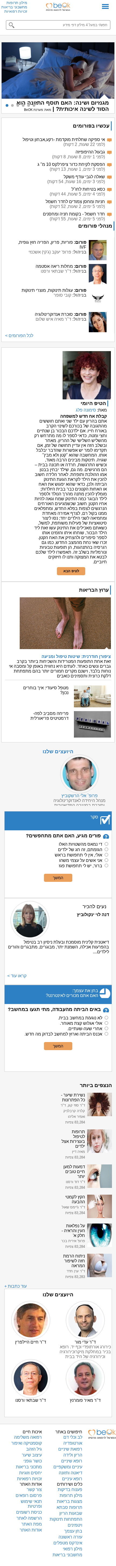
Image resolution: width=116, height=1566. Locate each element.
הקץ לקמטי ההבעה (75, 1199)
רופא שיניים (71, 1461)
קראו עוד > (16, 976)
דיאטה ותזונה (70, 1473)
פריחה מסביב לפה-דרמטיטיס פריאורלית (49, 716)
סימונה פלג (86, 410)
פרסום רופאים (29, 1495)
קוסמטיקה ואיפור (26, 1443)
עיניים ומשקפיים (67, 1467)
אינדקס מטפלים (67, 1543)
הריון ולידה (72, 1455)
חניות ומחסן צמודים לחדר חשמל (75, 201)
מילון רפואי (72, 1549)
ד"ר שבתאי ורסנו (30, 1400)
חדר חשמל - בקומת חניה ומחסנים (74, 214)
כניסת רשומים (29, 1512)
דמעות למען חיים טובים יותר (74, 1171)
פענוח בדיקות (70, 1489)
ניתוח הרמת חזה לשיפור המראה (74, 1261)
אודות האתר (31, 1530)
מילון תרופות (16, 3)
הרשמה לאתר (29, 1518)
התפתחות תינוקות (66, 1519)
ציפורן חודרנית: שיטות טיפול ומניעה (76, 656)
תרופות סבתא (69, 1507)
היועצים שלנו (58, 751)
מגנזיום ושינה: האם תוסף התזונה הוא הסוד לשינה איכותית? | (62, 106)
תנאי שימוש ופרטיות (31, 1504)
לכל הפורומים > (19, 335)
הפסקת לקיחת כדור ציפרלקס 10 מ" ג (71, 164)
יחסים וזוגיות (30, 1473)
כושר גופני (32, 1461)
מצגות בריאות (69, 1501)
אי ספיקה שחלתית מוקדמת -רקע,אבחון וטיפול (64, 139)
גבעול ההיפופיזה (90, 152)
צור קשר (34, 1489)
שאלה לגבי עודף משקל (84, 176)
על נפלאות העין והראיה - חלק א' (73, 1231)
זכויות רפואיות (15, 11)
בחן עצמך (73, 1531)
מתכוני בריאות (29, 1467)
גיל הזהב (34, 1449)
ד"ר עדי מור (85, 1342)
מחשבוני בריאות (14, 7)
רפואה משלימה (28, 1437)
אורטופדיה (72, 1443)
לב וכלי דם (72, 1437)
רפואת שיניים (70, 1449)
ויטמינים (75, 1525)
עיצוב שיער (32, 1455)
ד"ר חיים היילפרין (30, 1342)
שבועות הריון (70, 1513)
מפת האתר (31, 1524)
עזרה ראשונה (70, 1537)
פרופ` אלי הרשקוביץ (80, 795)
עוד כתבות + (15, 1286)
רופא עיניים (72, 1478)
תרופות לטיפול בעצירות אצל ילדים (73, 1139)
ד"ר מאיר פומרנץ (85, 1400)
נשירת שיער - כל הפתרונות (73, 1097)
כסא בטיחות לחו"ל (88, 189)
